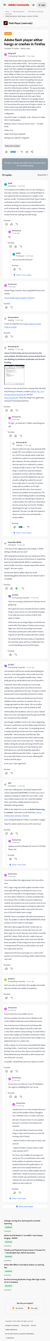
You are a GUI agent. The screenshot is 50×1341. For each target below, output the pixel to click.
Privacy (33, 1325)
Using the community (12, 1325)
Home (7, 11)
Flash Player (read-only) (35, 11)
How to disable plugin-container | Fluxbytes (19, 298)
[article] (25, 204)
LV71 (9, 783)
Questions (8, 14)
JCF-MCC (15, 595)
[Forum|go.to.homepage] (18, 5)
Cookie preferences (11, 1329)
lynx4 (10, 183)
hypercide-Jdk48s (14, 542)
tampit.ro (11, 978)
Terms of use (25, 1325)
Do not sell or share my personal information (19, 1334)
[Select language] (33, 5)
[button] (4, 6)
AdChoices (10, 1338)
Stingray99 (12, 53)
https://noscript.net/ (11, 397)
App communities (18, 11)
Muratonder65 (13, 317)
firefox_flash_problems (12, 146)
